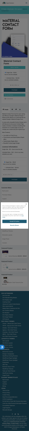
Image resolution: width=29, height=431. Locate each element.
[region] (14, 215)
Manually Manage (14, 225)
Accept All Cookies (14, 221)
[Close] (26, 204)
